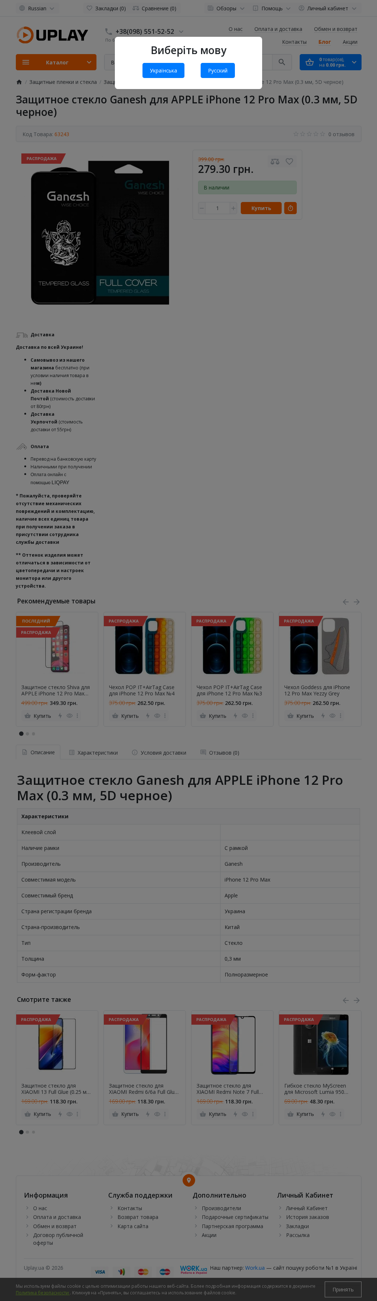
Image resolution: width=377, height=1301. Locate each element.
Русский (218, 70)
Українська (163, 70)
